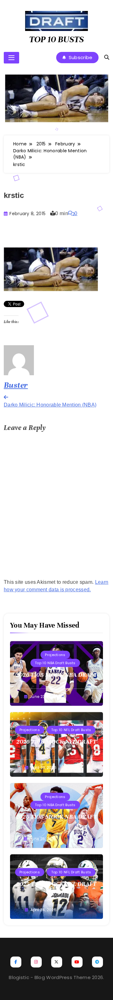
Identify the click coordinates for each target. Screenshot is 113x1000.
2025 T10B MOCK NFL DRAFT (56, 883)
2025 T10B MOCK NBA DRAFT (56, 816)
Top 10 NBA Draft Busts (55, 662)
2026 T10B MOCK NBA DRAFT (56, 674)
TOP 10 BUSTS (56, 39)
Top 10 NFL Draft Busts (71, 729)
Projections (55, 654)
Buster (16, 385)
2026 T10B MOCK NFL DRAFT (56, 741)
